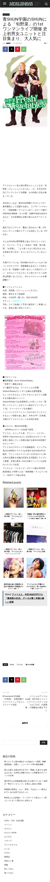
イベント (8, 824)
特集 (6, 864)
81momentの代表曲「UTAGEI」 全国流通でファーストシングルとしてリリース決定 (14, 700)
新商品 (7, 856)
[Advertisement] (25, 156)
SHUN (12, 665)
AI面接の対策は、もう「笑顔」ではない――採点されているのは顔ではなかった (25, 790)
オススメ (8, 828)
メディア (13, 10)
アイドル (20, 665)
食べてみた (9, 873)
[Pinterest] (17, 49)
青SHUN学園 (30, 665)
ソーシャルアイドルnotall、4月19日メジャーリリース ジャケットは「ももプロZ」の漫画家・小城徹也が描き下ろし (36, 703)
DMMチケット (19, 301)
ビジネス (8, 836)
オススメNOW (10, 832)
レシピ (7, 848)
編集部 (8, 43)
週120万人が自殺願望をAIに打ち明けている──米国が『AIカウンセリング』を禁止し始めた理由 (25, 782)
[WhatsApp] (23, 49)
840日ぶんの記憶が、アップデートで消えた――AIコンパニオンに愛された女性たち (25, 799)
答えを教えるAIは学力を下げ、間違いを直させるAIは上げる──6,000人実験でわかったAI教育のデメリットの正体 (25, 773)
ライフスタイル (10, 844)
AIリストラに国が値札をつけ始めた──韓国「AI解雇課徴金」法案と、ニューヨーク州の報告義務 (25, 762)
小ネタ (7, 852)
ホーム (5, 10)
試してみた (9, 869)
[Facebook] (5, 49)
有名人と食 (9, 860)
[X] (11, 49)
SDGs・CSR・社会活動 (14, 820)
